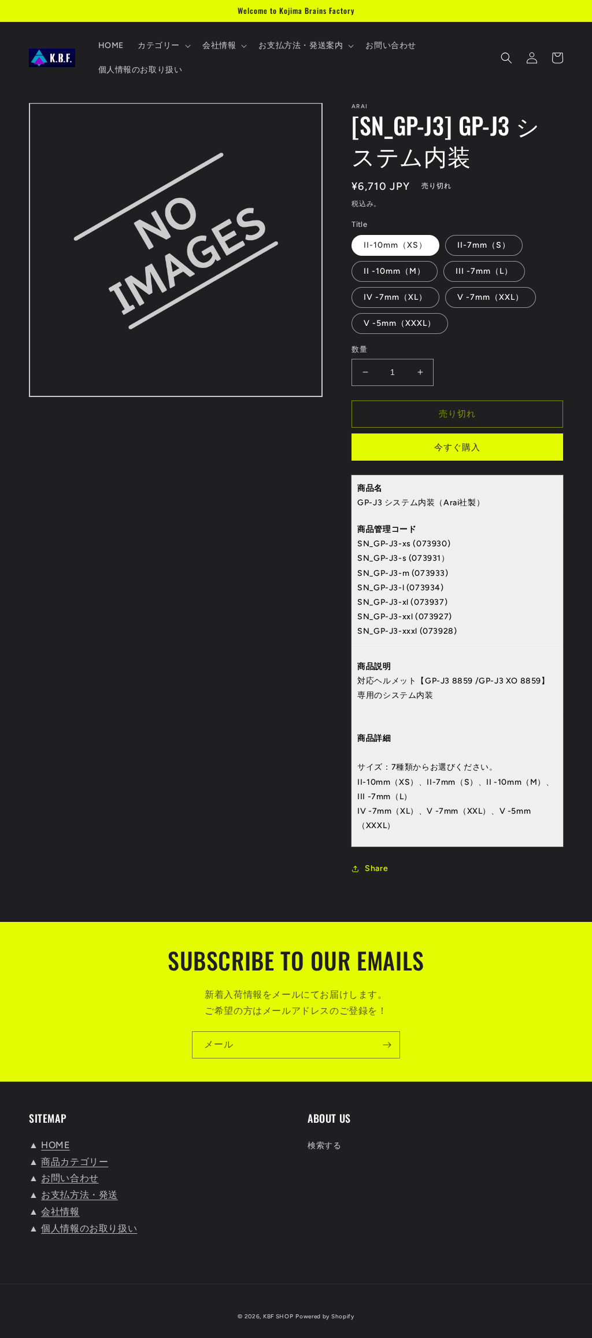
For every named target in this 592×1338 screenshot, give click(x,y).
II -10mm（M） (395, 271)
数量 (359, 349)
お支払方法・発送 (79, 1194)
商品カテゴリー (74, 1161)
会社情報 (60, 1211)
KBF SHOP (278, 1316)
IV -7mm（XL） (395, 297)
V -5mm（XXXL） (400, 323)
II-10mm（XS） (395, 245)
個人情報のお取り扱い (89, 1228)
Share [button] (376, 868)
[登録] (386, 1044)
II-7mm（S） (483, 245)
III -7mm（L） (484, 271)
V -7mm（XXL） (490, 297)
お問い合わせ (70, 1177)
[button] (163, 46)
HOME (55, 1144)
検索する (324, 1145)
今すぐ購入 (457, 447)
